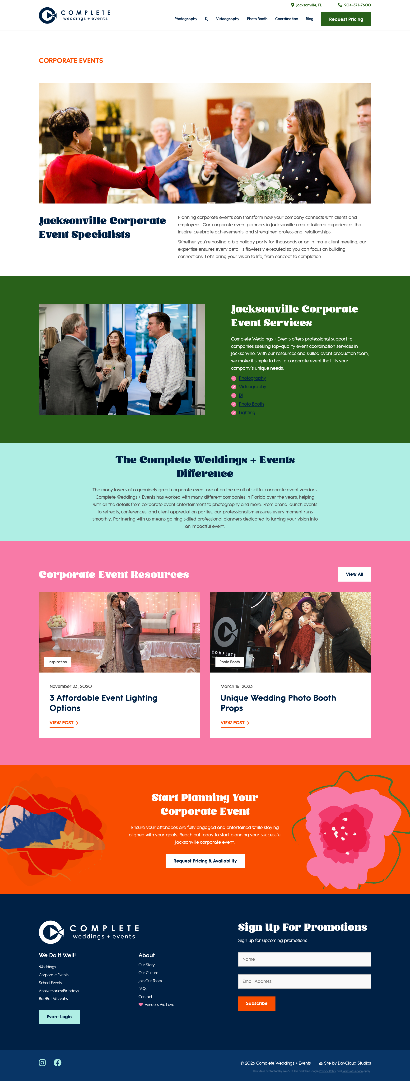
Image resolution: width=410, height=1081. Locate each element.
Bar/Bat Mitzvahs (53, 998)
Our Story (147, 965)
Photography (186, 18)
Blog (309, 18)
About (147, 955)
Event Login (59, 1017)
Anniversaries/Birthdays (59, 991)
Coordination (286, 18)
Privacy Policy (327, 1071)
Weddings (47, 967)
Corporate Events (54, 975)
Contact (145, 997)
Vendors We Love (159, 1004)
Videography (227, 18)
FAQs (143, 988)
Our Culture (148, 973)
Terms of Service (352, 1071)
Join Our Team (150, 981)
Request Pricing (346, 19)
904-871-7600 (357, 5)
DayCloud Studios (354, 1063)
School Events (50, 983)
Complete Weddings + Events (283, 1063)
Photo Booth (257, 18)
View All (354, 574)
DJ (206, 18)
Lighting (247, 413)
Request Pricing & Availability (205, 861)
